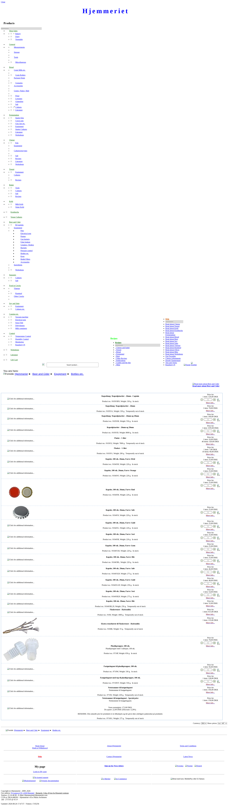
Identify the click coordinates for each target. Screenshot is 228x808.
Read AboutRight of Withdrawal (40, 747)
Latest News (188, 757)
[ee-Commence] (120, 779)
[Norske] (189, 766)
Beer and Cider (41, 373)
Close (3, 2)
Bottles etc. (77, 373)
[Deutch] (198, 766)
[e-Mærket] (106, 779)
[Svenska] (179, 766)
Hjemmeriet (21, 373)
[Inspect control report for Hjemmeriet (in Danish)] (40, 777)
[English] (194, 365)
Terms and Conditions (188, 746)
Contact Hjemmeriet (113, 757)
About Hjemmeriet (114, 746)
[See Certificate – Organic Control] (49, 781)
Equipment (60, 373)
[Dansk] (187, 365)
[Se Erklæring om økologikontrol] (29, 781)
